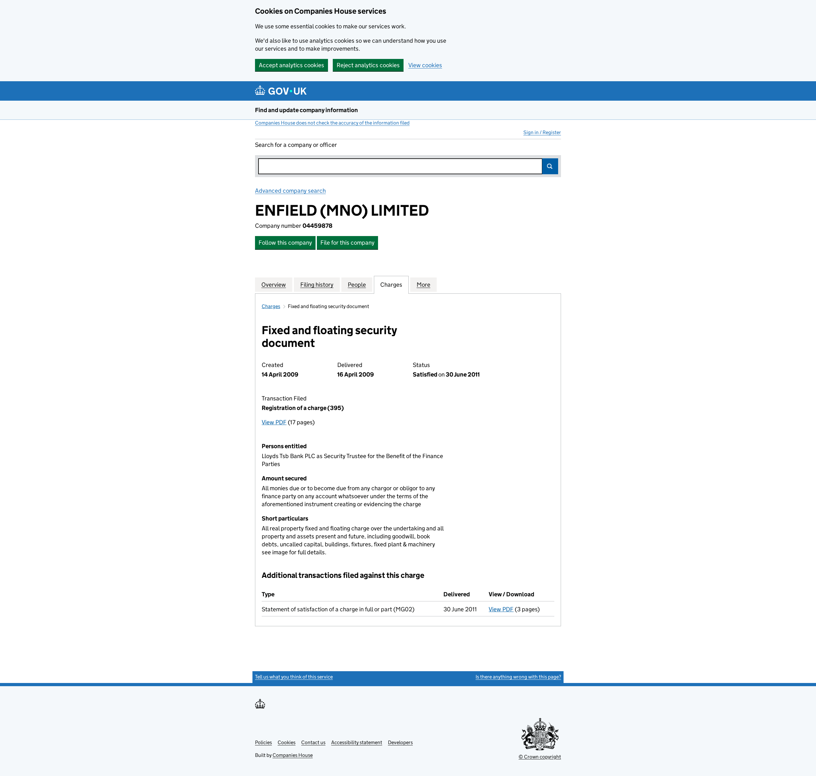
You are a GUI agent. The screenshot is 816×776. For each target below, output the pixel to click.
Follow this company (285, 242)
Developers (400, 742)
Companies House (293, 755)
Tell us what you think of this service (294, 677)
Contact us (313, 742)
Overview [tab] (273, 284)
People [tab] (357, 284)
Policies (263, 742)
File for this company (347, 242)
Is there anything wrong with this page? (518, 677)
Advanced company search (290, 190)
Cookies (286, 742)
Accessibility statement (356, 742)
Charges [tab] (391, 284)
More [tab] (423, 284)
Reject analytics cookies (368, 65)
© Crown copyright (540, 757)
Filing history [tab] (316, 284)
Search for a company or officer (296, 144)
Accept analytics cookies (291, 65)
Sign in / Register (542, 132)
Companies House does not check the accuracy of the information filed (332, 123)
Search (550, 166)
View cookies (425, 65)
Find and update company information (306, 110)
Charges (271, 306)
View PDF (274, 422)
